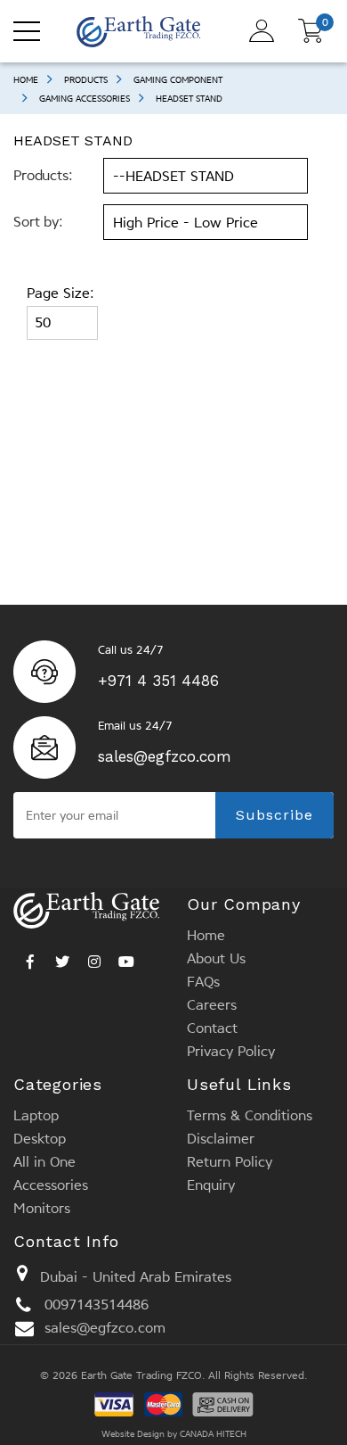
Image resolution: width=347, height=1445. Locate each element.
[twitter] (62, 957)
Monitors (41, 1208)
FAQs (203, 981)
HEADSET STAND (189, 98)
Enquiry (211, 1185)
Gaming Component (177, 80)
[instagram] (94, 957)
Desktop (39, 1138)
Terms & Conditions (249, 1115)
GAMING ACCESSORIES (84, 98)
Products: (43, 175)
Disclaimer (220, 1138)
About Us (216, 958)
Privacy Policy (231, 1051)
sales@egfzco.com (164, 756)
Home (25, 80)
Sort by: (38, 221)
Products (86, 80)
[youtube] (126, 957)
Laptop (36, 1115)
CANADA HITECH (213, 1434)
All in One (44, 1161)
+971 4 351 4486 (158, 680)
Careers (212, 1004)
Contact (212, 1028)
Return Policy (229, 1161)
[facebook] (30, 957)
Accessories (50, 1185)
